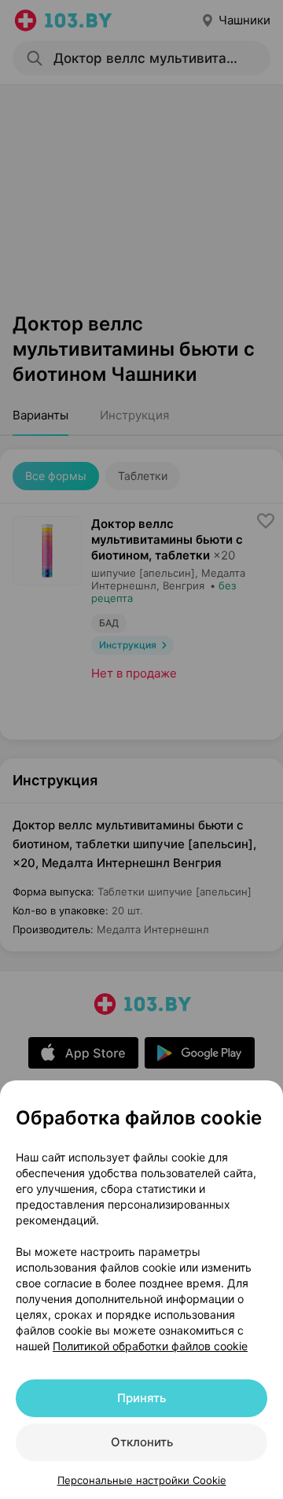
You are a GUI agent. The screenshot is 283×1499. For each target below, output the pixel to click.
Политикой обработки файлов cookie (150, 1346)
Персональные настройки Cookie (141, 1480)
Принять (141, 1397)
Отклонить (142, 1441)
